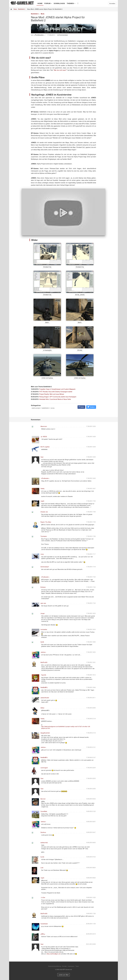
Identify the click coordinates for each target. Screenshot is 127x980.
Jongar (43, 613)
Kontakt (64, 966)
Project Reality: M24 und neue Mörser (51, 394)
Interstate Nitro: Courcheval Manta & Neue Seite (55, 399)
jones (52, 408)
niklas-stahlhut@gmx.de (53, 954)
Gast (42, 457)
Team (77, 966)
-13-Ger (43, 897)
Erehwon (43, 587)
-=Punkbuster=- (45, 478)
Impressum (71, 966)
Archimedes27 (45, 567)
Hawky (42, 488)
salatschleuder (45, 698)
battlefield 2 (45, 408)
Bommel (43, 799)
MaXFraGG (44, 662)
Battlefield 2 (21, 9)
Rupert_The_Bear (46, 522)
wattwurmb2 (44, 842)
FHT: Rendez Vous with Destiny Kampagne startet (55, 391)
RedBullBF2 (44, 687)
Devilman (43, 832)
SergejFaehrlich (45, 733)
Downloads (59, 3)
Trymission (44, 536)
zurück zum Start (64, 975)
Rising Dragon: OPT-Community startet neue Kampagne (57, 397)
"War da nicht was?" (60, 70)
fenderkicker (44, 924)
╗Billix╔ (43, 934)
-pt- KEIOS (44, 436)
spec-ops (43, 603)
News (15, 9)
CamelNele (44, 811)
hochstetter (44, 629)
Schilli (42, 642)
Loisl (42, 867)
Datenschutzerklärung (54, 966)
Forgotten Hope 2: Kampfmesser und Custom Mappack (57, 389)
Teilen (82, 407)
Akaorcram (44, 426)
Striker (42, 708)
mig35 (42, 501)
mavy (42, 554)
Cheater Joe (44, 512)
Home (39, 3)
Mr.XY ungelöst (45, 447)
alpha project (36, 408)
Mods (42, 14)
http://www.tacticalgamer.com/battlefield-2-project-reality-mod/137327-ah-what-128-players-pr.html (65, 727)
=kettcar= (43, 652)
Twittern (92, 407)
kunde (42, 857)
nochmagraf (44, 768)
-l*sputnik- (43, 675)
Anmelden (112, 3)
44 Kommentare (62, 35)
